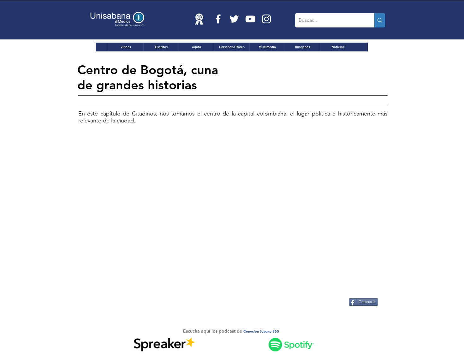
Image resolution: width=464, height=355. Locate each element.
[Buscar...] (379, 20)
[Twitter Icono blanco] (234, 19)
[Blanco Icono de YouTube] (250, 19)
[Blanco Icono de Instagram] (266, 19)
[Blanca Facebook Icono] (218, 19)
